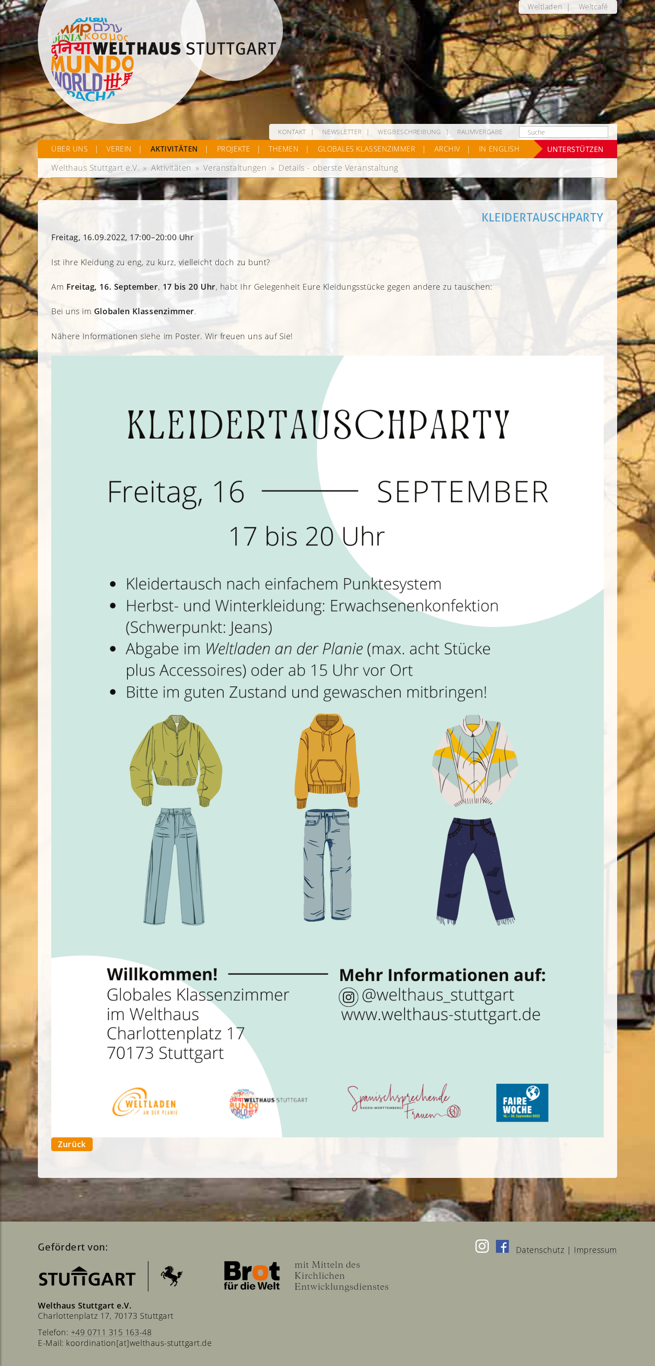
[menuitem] (545, 7)
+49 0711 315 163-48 (111, 1332)
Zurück (72, 1144)
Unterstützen (575, 149)
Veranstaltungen (234, 167)
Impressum (595, 1249)
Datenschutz (540, 1249)
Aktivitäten (171, 167)
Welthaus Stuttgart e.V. (95, 167)
